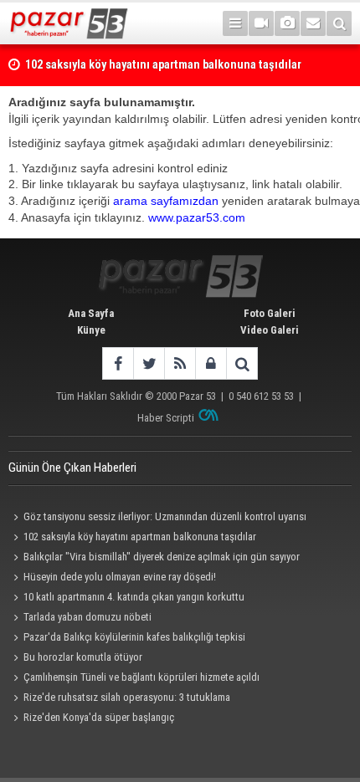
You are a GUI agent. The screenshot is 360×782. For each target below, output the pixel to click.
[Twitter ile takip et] (148, 363)
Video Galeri (269, 330)
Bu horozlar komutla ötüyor (82, 657)
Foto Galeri (270, 313)
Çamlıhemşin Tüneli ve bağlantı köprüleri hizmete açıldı (141, 677)
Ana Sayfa (91, 313)
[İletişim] (313, 23)
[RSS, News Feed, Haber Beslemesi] (179, 363)
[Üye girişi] (210, 363)
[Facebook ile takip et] (117, 363)
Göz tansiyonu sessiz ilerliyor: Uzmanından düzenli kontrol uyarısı (164, 516)
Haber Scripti (165, 417)
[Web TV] (261, 23)
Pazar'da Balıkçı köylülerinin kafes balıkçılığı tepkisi (134, 637)
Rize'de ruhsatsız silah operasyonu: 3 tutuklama (126, 697)
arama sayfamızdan (166, 200)
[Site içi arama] (339, 23)
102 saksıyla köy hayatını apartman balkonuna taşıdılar (139, 536)
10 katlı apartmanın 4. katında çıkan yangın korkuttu (133, 596)
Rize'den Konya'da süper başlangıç (98, 717)
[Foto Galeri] (287, 23)
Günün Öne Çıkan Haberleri (72, 467)
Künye (91, 330)
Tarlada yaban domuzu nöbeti (87, 617)
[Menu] (235, 23)
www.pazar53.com (196, 217)
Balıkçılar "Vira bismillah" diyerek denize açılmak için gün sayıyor (161, 556)
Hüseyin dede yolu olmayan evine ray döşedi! (119, 576)
